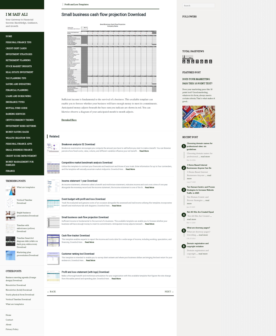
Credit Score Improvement (21, 156)
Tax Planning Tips (16, 78)
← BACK (51, 291)
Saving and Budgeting (18, 84)
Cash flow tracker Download (76, 235)
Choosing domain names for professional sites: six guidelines (199, 146)
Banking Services (15, 114)
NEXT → (169, 291)
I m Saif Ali (17, 14)
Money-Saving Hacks (17, 132)
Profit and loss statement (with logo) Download (85, 272)
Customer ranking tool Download (78, 253)
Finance (10, 171)
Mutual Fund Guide (16, 108)
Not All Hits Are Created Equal (200, 212)
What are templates (26, 187)
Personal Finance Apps (19, 143)
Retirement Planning (18, 60)
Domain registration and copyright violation (198, 245)
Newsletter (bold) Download (19, 289)
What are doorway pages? (198, 228)
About (8, 324)
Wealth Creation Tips (18, 138)
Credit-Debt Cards (16, 48)
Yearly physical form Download (20, 294)
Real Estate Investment (19, 72)
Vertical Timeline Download (18, 299)
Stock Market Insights (19, 66)
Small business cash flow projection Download (104, 14)
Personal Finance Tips (18, 42)
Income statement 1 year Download (79, 180)
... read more (204, 156)
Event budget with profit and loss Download (83, 199)
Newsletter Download (16, 285)
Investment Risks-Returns (21, 126)
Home (9, 36)
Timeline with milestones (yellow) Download (26, 228)
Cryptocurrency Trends (20, 120)
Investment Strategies (19, 54)
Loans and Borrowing (18, 96)
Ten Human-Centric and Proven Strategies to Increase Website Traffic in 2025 (201, 190)
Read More (144, 151)
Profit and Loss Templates (77, 4)
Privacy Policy (12, 329)
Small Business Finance (19, 149)
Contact (9, 319)
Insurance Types (15, 102)
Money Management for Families (20, 163)
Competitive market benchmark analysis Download (87, 162)
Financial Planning (17, 90)
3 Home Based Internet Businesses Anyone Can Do (199, 166)
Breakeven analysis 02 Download (78, 144)
